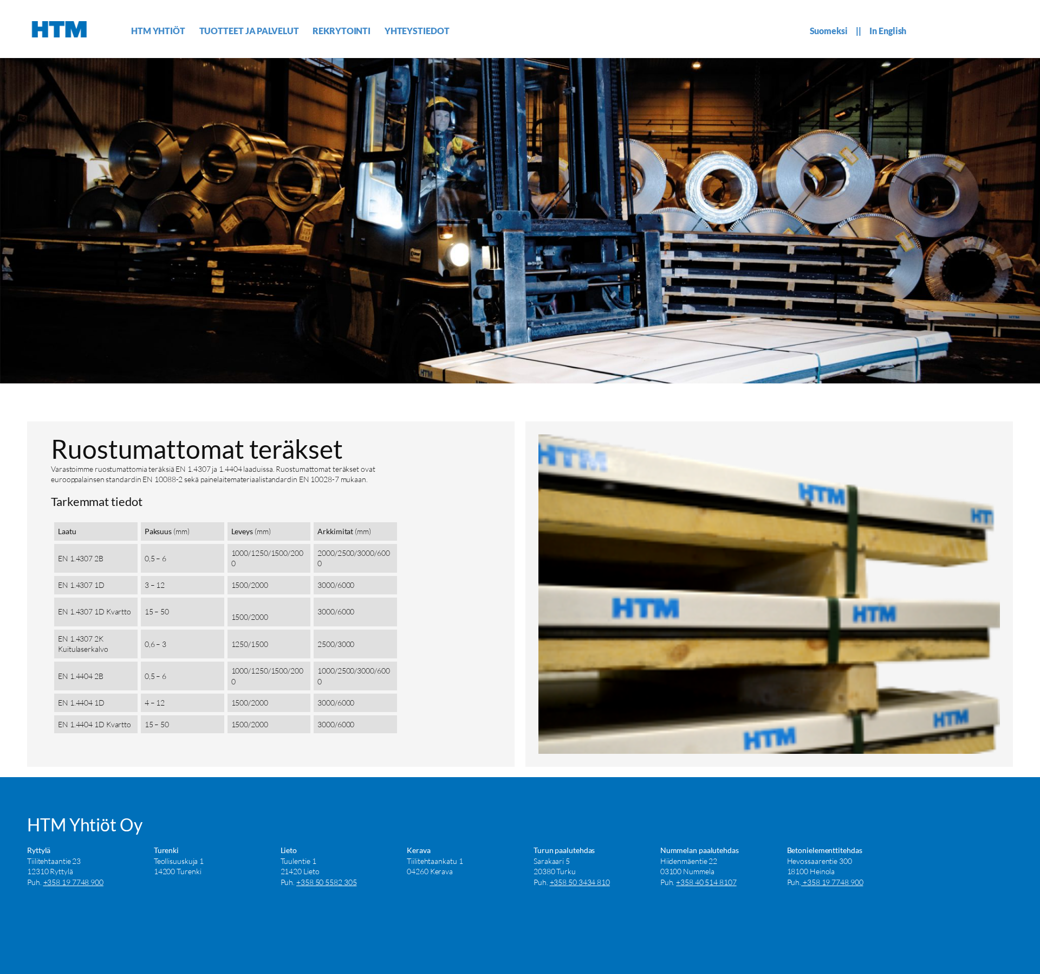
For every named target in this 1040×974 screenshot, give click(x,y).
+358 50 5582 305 (326, 882)
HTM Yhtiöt (158, 30)
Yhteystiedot (417, 30)
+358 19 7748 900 (73, 882)
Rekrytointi (341, 30)
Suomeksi (829, 30)
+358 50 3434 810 (580, 882)
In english (887, 30)
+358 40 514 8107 (706, 882)
